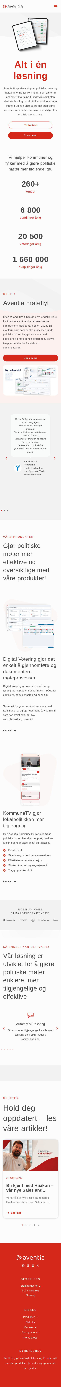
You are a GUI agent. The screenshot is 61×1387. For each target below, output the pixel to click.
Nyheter (30, 1322)
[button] (55, 6)
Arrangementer (30, 1332)
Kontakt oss (30, 1337)
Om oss (28, 1327)
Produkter (29, 1317)
